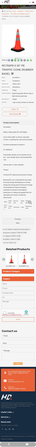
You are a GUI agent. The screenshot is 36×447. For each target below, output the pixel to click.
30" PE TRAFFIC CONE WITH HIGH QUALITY (16, 229)
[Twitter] (9, 429)
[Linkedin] (6, 429)
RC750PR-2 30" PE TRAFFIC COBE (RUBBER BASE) (11, 266)
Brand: (3, 80)
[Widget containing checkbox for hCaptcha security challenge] (16, 312)
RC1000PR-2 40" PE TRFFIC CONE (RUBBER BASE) (24, 266)
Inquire (13, 109)
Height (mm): (5, 84)
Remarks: (4, 102)
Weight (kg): (5, 90)
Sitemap (31, 436)
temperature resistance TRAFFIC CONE (15, 232)
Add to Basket (13, 114)
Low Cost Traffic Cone (9, 242)
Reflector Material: (6, 93)
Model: (3, 77)
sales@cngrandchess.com (16, 381)
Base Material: (5, 99)
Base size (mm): (6, 87)
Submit (18, 319)
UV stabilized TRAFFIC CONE (12, 236)
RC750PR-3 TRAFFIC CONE (11, 239)
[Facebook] (2, 429)
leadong (10, 439)
